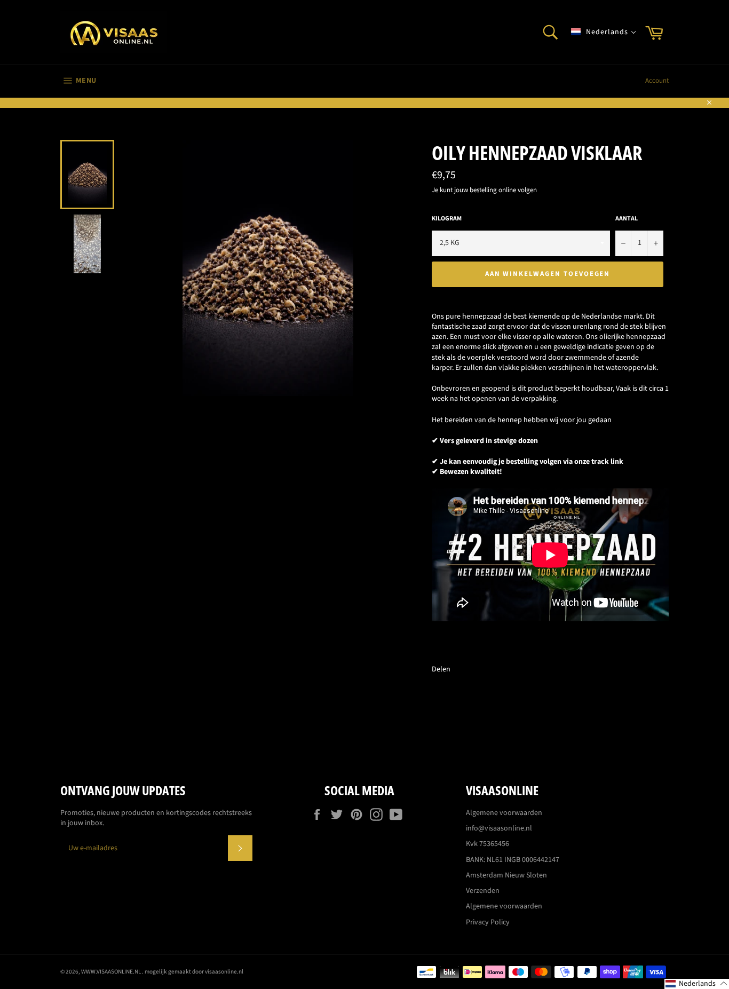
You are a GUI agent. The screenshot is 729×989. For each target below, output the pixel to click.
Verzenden (483, 890)
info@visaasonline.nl (499, 828)
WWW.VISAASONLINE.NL (111, 972)
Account (657, 80)
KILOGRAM (447, 219)
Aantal (626, 219)
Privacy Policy (488, 922)
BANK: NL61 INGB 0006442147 (512, 860)
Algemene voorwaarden (504, 813)
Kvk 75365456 (487, 843)
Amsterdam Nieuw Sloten (506, 875)
